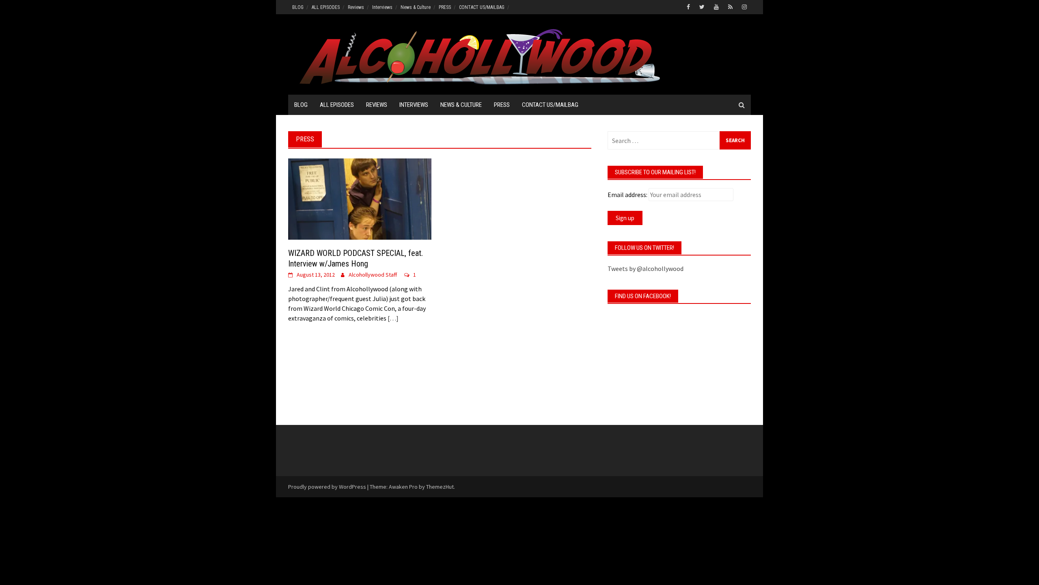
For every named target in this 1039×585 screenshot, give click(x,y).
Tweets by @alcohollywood (645, 268)
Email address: (627, 195)
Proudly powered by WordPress (327, 486)
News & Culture (416, 7)
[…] (392, 318)
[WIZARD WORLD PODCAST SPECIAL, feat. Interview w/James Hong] (359, 198)
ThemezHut (440, 486)
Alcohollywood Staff (373, 274)
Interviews (382, 7)
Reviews (356, 7)
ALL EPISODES (326, 7)
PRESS (445, 7)
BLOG (298, 7)
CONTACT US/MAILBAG (481, 7)
